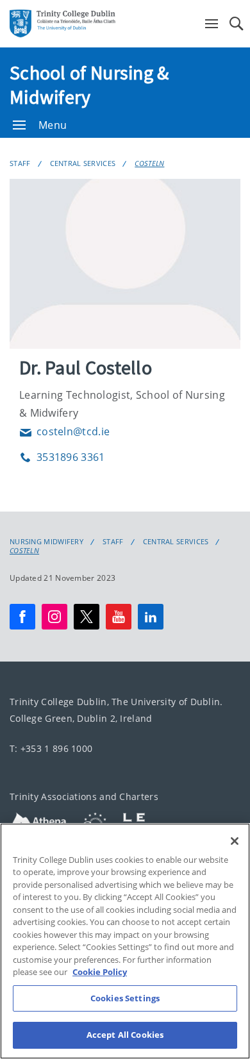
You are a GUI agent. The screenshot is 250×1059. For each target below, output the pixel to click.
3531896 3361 (62, 457)
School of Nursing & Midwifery (89, 84)
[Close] (235, 841)
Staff (20, 163)
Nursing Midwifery (46, 541)
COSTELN (149, 163)
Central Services (83, 163)
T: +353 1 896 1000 (51, 748)
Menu (52, 125)
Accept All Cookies (125, 1034)
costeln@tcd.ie (64, 431)
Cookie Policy (99, 972)
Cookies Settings (125, 998)
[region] (125, 941)
